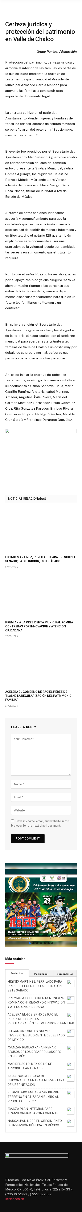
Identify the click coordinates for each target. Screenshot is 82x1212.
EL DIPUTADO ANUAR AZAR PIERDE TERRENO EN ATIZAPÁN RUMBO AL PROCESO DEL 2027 (33, 1097)
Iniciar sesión (14, 1199)
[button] (41, 905)
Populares (41, 973)
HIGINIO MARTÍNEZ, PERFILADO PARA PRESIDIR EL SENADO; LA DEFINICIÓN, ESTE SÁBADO (35, 986)
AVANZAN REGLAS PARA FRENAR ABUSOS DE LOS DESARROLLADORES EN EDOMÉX (34, 1052)
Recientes (17, 973)
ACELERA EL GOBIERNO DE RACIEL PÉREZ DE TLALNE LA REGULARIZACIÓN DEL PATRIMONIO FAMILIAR (38, 695)
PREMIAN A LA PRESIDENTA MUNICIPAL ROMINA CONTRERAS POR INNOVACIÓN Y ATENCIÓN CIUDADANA (39, 626)
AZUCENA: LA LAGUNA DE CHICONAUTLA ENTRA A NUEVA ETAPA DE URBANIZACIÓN (36, 1080)
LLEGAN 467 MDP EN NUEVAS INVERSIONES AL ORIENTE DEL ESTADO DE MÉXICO (36, 1035)
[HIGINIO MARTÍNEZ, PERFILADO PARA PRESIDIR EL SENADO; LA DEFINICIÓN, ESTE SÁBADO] (41, 530)
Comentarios (65, 973)
